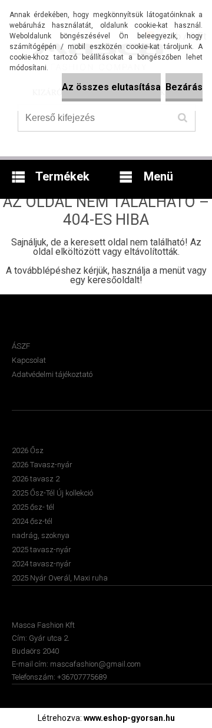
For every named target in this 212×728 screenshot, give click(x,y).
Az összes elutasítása (111, 87)
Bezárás (184, 87)
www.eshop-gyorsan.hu (129, 718)
